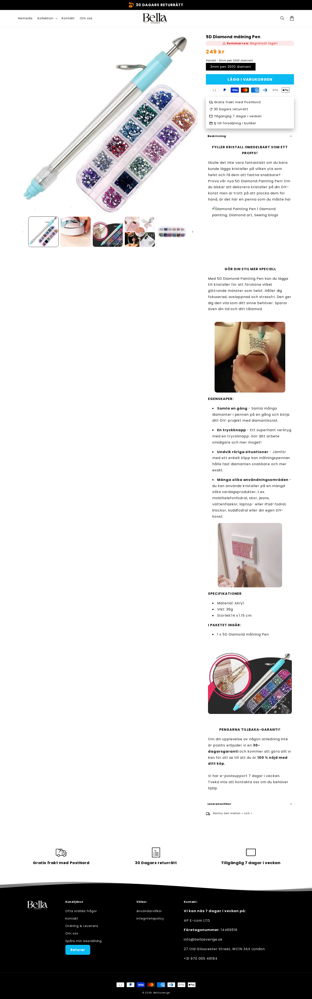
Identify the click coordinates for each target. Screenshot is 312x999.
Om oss (71, 933)
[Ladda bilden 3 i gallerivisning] (108, 232)
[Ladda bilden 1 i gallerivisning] (43, 232)
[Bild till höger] (192, 231)
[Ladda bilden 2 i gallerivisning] (75, 232)
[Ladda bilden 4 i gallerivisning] (140, 232)
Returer (77, 950)
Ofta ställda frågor (81, 911)
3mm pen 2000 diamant (230, 67)
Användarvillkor (149, 911)
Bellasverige (161, 992)
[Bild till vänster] (22, 231)
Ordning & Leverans (81, 926)
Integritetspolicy (150, 918)
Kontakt (71, 918)
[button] (282, 18)
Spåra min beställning (83, 941)
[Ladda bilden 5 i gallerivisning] (172, 232)
